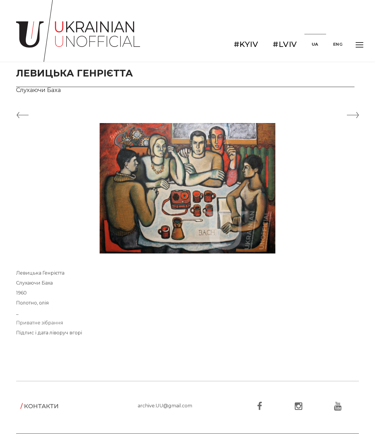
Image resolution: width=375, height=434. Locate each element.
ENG (338, 44)
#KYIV (246, 44)
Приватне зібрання (39, 323)
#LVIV (285, 44)
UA (315, 44)
